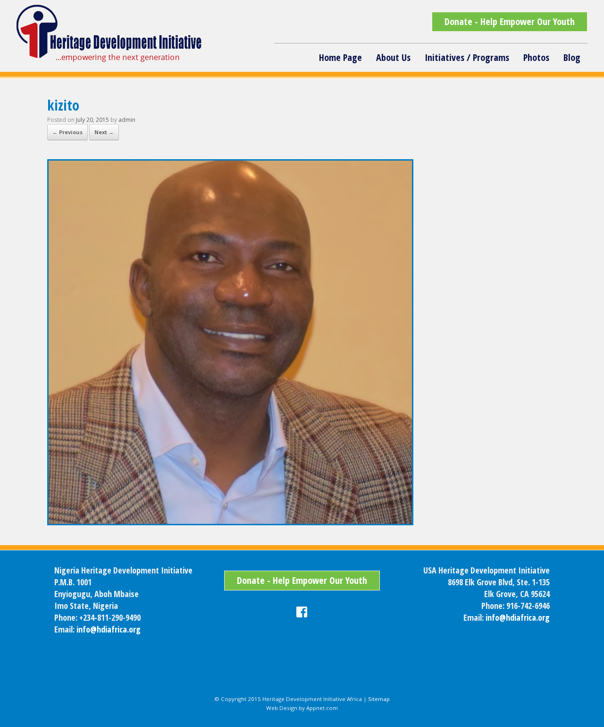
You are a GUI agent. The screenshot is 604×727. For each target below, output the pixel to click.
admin (126, 120)
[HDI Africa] (110, 33)
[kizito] (230, 522)
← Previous (67, 132)
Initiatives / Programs (467, 57)
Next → (104, 132)
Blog (571, 57)
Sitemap (379, 698)
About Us (393, 57)
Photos (536, 57)
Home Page (340, 57)
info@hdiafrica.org (108, 629)
